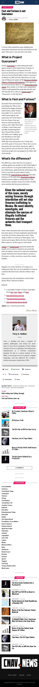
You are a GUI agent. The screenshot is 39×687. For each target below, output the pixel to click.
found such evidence (28, 177)
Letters (4, 540)
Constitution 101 (7, 503)
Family (4, 517)
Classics (4, 496)
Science (4, 556)
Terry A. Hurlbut (13, 19)
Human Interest (7, 526)
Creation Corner (7, 505)
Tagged (4, 561)
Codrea (4, 247)
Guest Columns (7, 524)
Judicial (4, 533)
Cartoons (5, 489)
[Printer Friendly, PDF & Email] (31, 310)
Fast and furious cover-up (15, 295)
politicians (6, 387)
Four (27, 292)
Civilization (5, 493)
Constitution (6, 500)
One (11, 292)
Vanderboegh (14, 247)
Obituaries (5, 549)
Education (5, 510)
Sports (4, 559)
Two (15, 292)
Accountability (6, 486)
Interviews (5, 531)
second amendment (18, 387)
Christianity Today (7, 491)
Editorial (4, 507)
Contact (29, 675)
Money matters (7, 545)
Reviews (4, 554)
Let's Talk (5, 538)
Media (4, 542)
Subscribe (21, 675)
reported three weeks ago (20, 175)
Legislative (5, 535)
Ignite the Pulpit (7, 528)
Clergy (4, 498)
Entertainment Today (8, 512)
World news (5, 568)
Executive (5, 514)
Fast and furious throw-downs (16, 302)
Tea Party (5, 563)
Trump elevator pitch (9, 566)
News (3, 547)
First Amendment (7, 519)
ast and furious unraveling (16, 299)
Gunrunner (11, 66)
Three (20, 292)
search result (26, 92)
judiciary (32, 386)
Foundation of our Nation (10, 521)
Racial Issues (6, 552)
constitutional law (20, 386)
